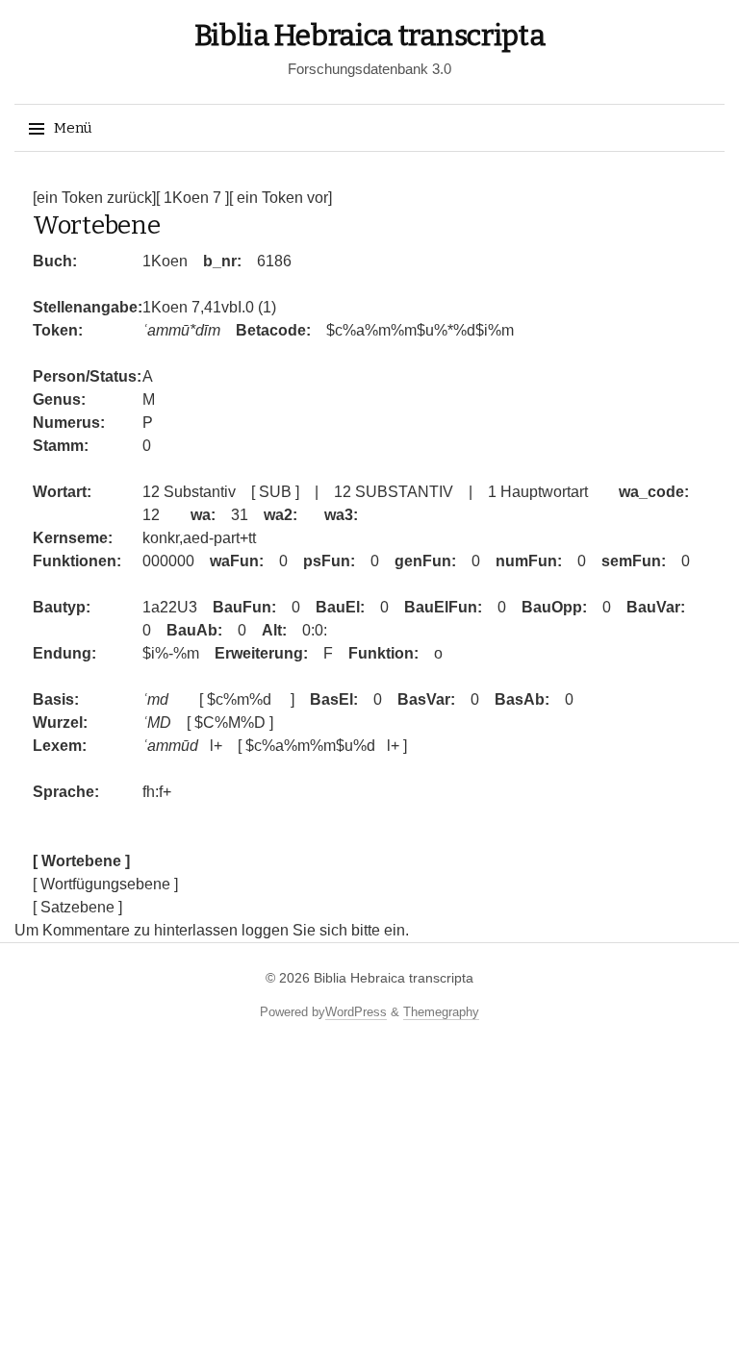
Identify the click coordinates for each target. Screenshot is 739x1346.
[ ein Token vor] (280, 197)
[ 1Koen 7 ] (192, 197)
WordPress (356, 1012)
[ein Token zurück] (94, 197)
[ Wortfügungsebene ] (105, 884)
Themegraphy (441, 1012)
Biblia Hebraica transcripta (370, 35)
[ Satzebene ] (77, 907)
